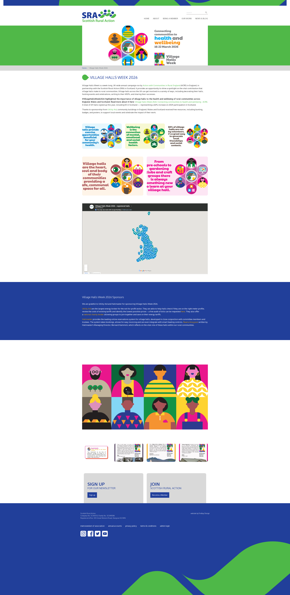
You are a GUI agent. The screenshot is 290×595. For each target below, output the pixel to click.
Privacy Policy (131, 526)
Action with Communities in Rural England (161, 85)
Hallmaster (87, 319)
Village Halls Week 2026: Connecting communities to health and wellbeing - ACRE (171, 102)
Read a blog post (190, 322)
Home (146, 18)
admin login (165, 526)
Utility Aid (112, 109)
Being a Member (170, 18)
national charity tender (94, 314)
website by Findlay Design (200, 513)
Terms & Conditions (148, 526)
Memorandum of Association (92, 526)
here (183, 311)
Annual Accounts (115, 526)
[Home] (99, 17)
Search (207, 12)
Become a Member (160, 495)
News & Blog (201, 18)
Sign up (92, 495)
